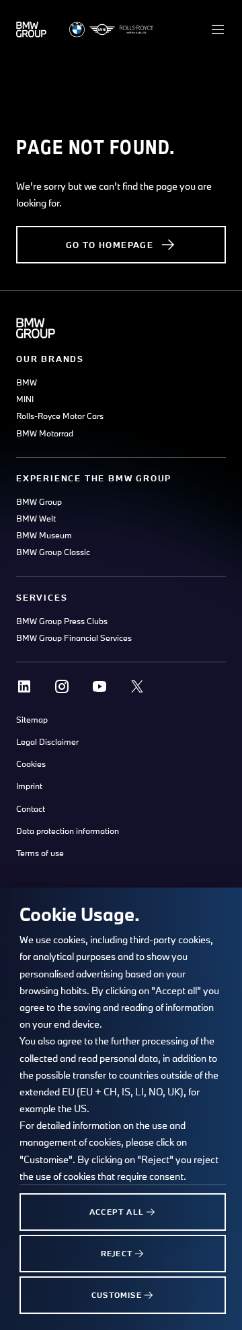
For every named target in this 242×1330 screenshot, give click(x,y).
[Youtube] (99, 686)
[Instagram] (62, 686)
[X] (137, 686)
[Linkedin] (24, 686)
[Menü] (218, 29)
